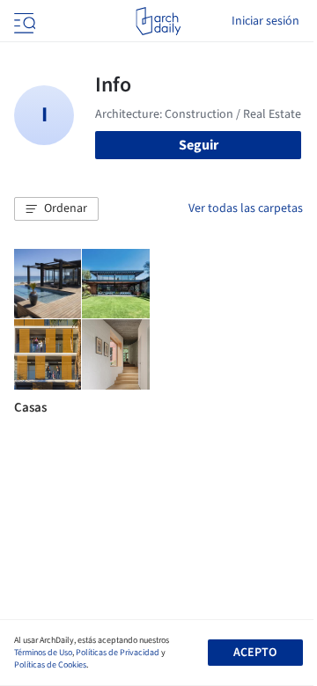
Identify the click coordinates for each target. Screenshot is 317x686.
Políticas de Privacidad (117, 652)
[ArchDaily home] (158, 21)
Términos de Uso (43, 652)
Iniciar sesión (265, 21)
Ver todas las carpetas (245, 208)
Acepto (254, 652)
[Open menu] (23, 21)
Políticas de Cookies (50, 665)
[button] (56, 209)
